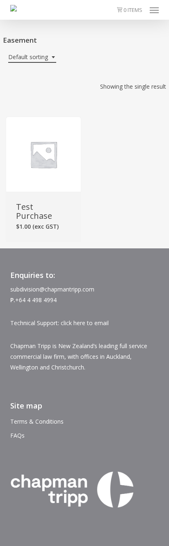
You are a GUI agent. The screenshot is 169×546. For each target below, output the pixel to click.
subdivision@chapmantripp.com (52, 289)
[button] (154, 10)
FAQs (17, 435)
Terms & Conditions (37, 421)
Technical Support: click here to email (59, 323)
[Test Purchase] (43, 154)
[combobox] (32, 57)
